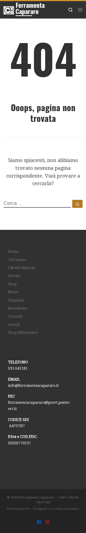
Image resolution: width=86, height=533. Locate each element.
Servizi (14, 276)
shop (12, 284)
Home (13, 251)
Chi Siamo (17, 260)
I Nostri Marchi (21, 268)
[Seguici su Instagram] (47, 522)
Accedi (14, 324)
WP (27, 508)
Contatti (15, 316)
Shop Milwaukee (23, 332)
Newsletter (18, 308)
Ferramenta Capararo (37, 497)
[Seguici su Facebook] (39, 522)
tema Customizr (67, 508)
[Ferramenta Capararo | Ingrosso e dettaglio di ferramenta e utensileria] (8, 9)
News (13, 292)
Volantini (16, 300)
